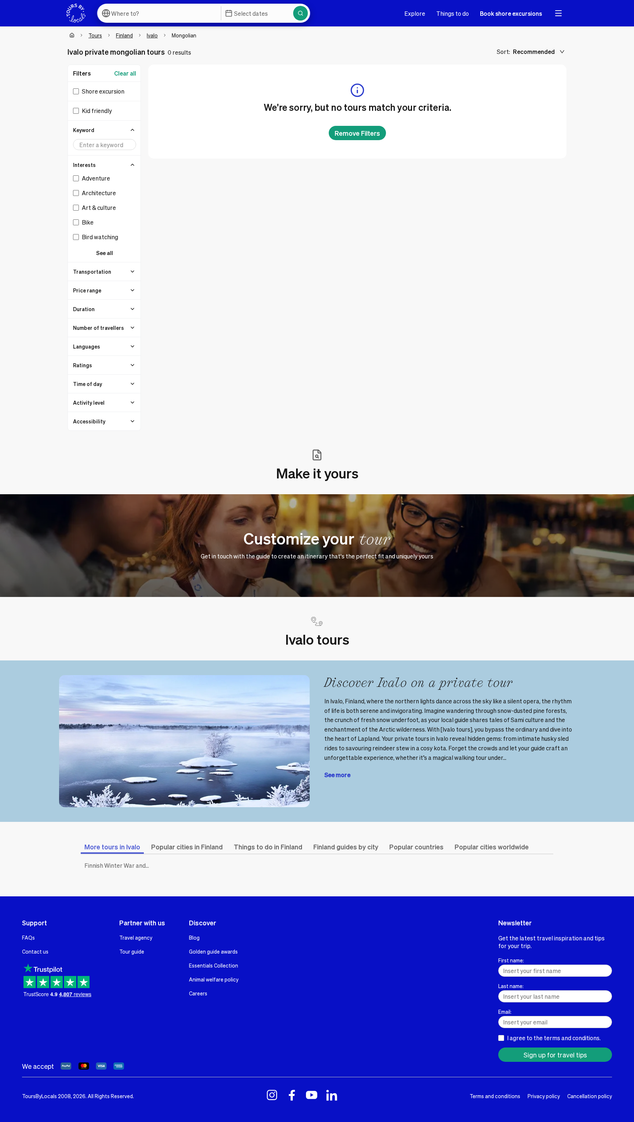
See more (337, 775)
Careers (198, 993)
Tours (95, 35)
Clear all (125, 73)
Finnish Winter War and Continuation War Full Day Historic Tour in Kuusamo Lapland (118, 865)
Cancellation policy (589, 1096)
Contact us (35, 951)
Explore (414, 13)
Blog (194, 937)
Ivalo (152, 35)
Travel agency (135, 937)
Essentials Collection (213, 965)
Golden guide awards (213, 951)
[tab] (112, 846)
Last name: (511, 986)
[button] (104, 130)
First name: (511, 960)
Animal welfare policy (213, 979)
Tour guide (131, 951)
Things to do (452, 13)
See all (104, 252)
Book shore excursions (511, 13)
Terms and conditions (495, 1096)
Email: (504, 1011)
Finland (124, 35)
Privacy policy (544, 1096)
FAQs (28, 937)
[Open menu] (558, 13)
